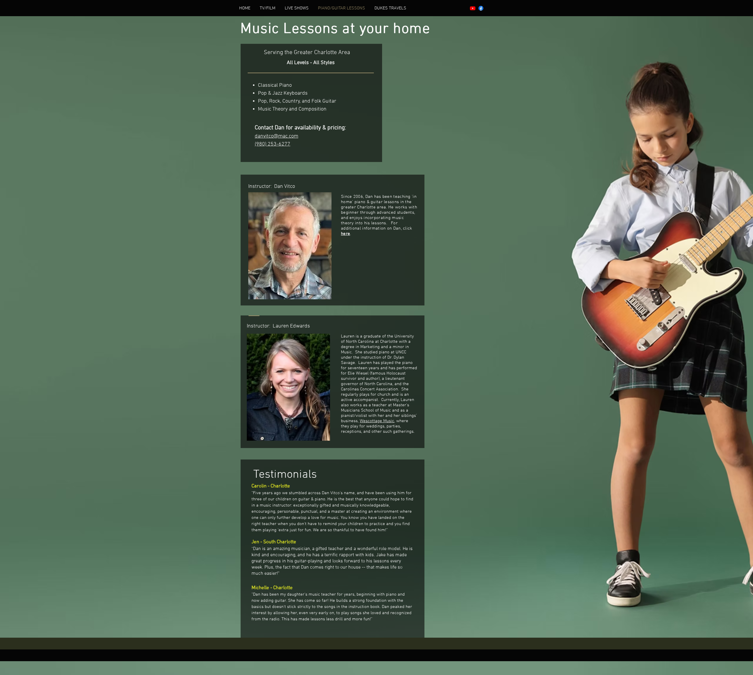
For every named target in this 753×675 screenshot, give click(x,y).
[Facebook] (481, 8)
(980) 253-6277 (272, 144)
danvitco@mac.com (276, 136)
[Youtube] (472, 8)
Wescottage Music (377, 421)
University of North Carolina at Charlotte (377, 339)
